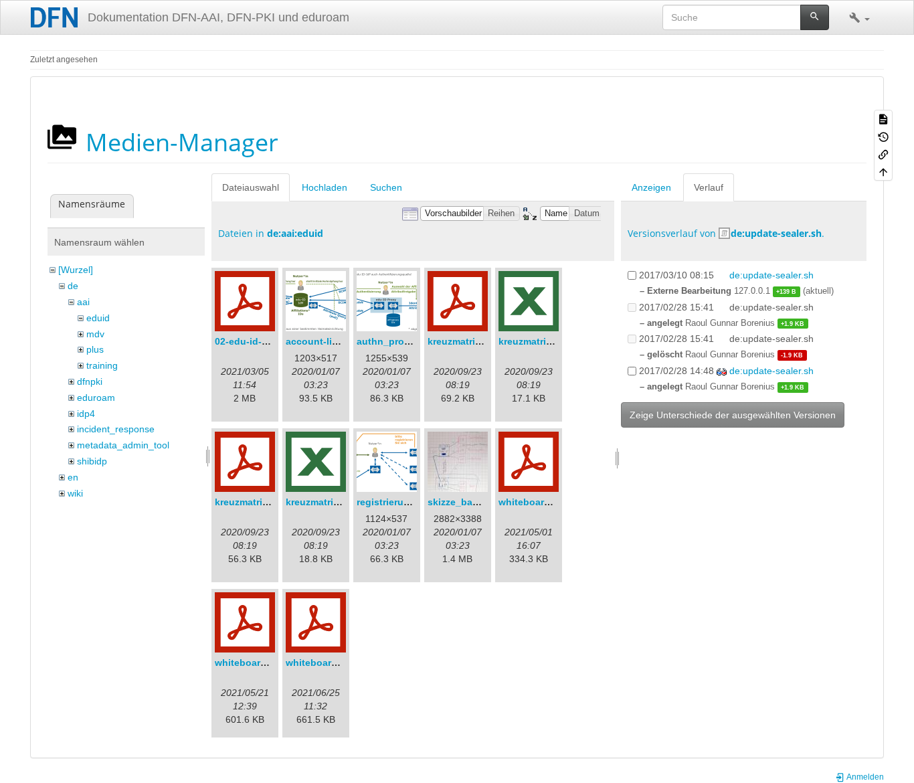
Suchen (386, 187)
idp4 (86, 413)
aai (83, 301)
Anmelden (864, 777)
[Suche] (814, 17)
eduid (98, 318)
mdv (95, 334)
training (102, 365)
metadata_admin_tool (123, 445)
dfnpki (89, 381)
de (73, 285)
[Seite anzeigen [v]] (883, 118)
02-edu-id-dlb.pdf (254, 341)
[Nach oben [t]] (883, 171)
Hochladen (324, 187)
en (73, 477)
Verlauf (708, 187)
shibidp (92, 461)
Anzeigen (651, 187)
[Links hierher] (883, 154)
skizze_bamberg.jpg (473, 502)
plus (95, 349)
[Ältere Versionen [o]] (883, 136)
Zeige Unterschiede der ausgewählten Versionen (733, 415)
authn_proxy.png (396, 341)
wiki (75, 493)
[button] (859, 17)
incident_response (116, 429)
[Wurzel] (75, 269)
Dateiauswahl (250, 187)
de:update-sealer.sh (776, 233)
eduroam (96, 397)
